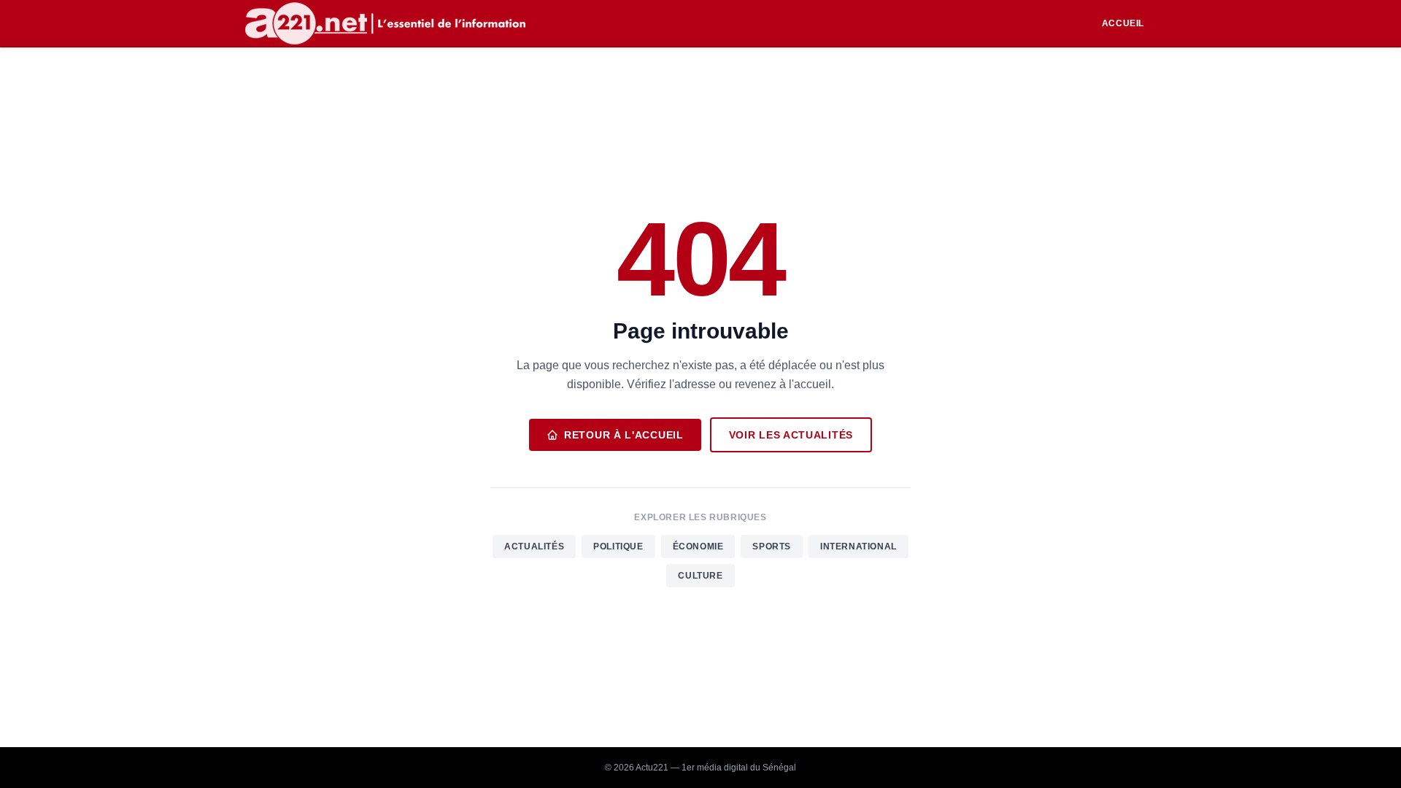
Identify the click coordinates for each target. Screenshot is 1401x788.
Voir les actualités (791, 435)
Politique (618, 546)
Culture (700, 576)
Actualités (534, 546)
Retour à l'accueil (624, 435)
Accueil (1123, 23)
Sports (771, 546)
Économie (698, 546)
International (858, 546)
